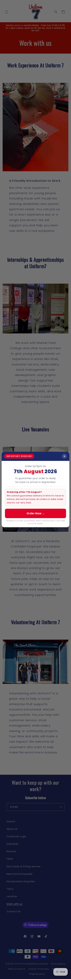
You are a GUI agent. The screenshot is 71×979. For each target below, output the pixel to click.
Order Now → (36, 513)
